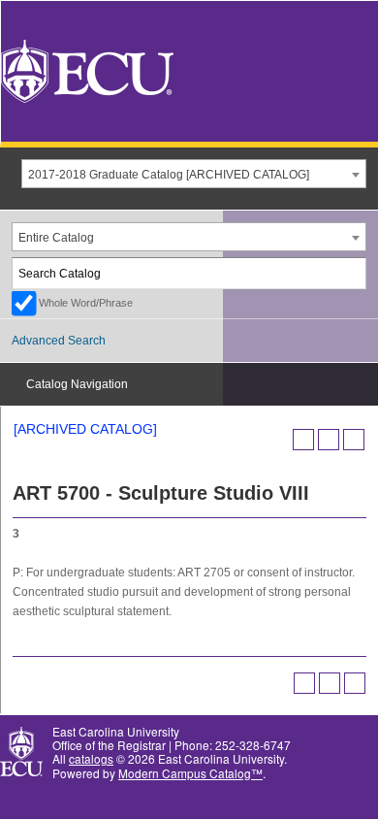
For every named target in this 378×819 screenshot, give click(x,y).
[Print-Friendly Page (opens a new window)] (328, 439)
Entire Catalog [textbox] (56, 238)
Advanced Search (59, 340)
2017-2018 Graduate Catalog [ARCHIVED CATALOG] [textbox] (168, 174)
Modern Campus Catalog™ (190, 773)
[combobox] (193, 173)
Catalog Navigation (77, 384)
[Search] (351, 273)
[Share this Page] (303, 439)
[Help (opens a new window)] (353, 439)
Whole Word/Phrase (86, 303)
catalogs (91, 758)
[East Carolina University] (87, 69)
